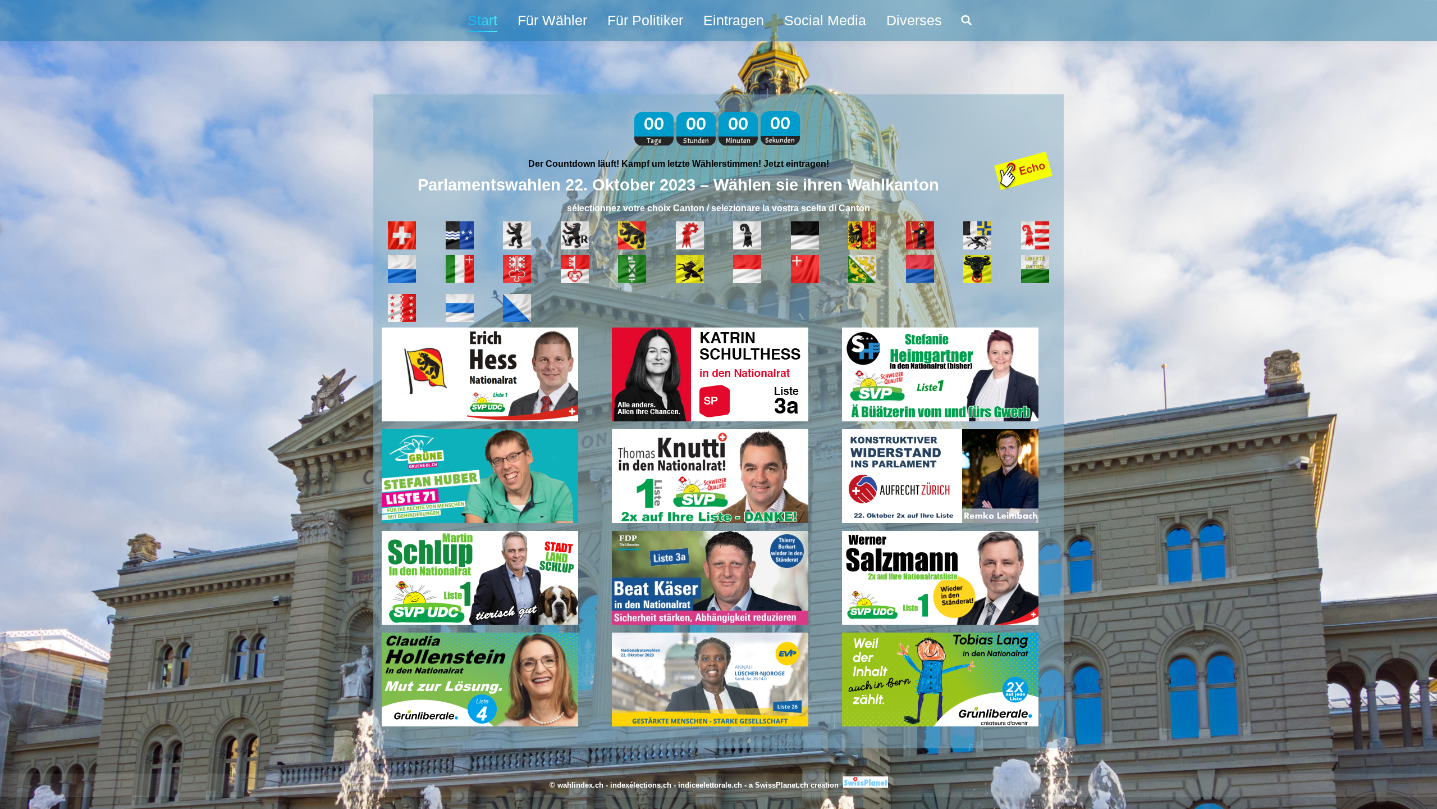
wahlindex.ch (580, 785)
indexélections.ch (640, 785)
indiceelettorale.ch (710, 785)
